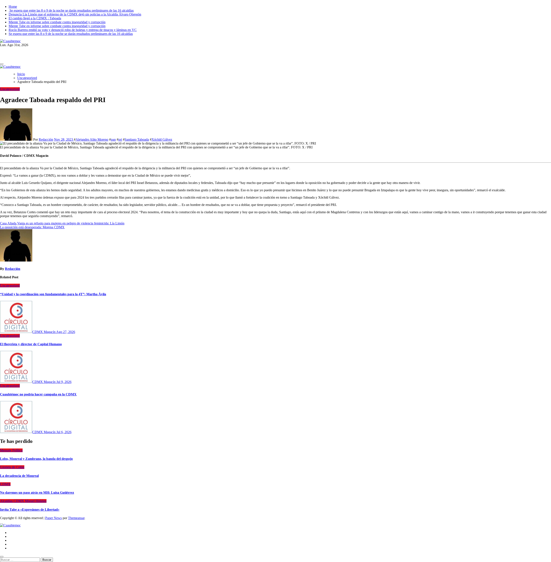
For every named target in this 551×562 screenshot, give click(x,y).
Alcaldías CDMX (12, 501)
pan (113, 139)
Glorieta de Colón (12, 467)
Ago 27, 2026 (65, 332)
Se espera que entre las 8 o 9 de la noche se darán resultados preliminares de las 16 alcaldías (71, 10)
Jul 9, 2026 (63, 382)
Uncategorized (10, 89)
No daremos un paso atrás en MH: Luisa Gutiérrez (37, 492)
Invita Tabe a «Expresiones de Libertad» (29, 509)
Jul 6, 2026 (63, 432)
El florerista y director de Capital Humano (31, 344)
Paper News (53, 518)
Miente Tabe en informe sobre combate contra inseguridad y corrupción (57, 22)
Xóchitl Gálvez (162, 139)
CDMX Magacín (44, 332)
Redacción (46, 139)
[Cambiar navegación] (1, 64)
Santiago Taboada (137, 139)
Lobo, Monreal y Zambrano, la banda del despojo (36, 459)
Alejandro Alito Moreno (92, 139)
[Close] (1, 556)
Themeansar (76, 518)
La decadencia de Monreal (19, 476)
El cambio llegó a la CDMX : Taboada (35, 18)
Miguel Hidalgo (35, 501)
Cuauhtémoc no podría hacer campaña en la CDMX (38, 394)
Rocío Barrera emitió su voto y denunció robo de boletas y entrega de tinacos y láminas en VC (73, 30)
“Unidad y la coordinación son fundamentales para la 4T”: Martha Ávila (53, 294)
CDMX (5, 484)
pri (120, 139)
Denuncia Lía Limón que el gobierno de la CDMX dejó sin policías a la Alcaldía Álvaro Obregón (75, 14)
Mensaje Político (11, 450)
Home (13, 6)
